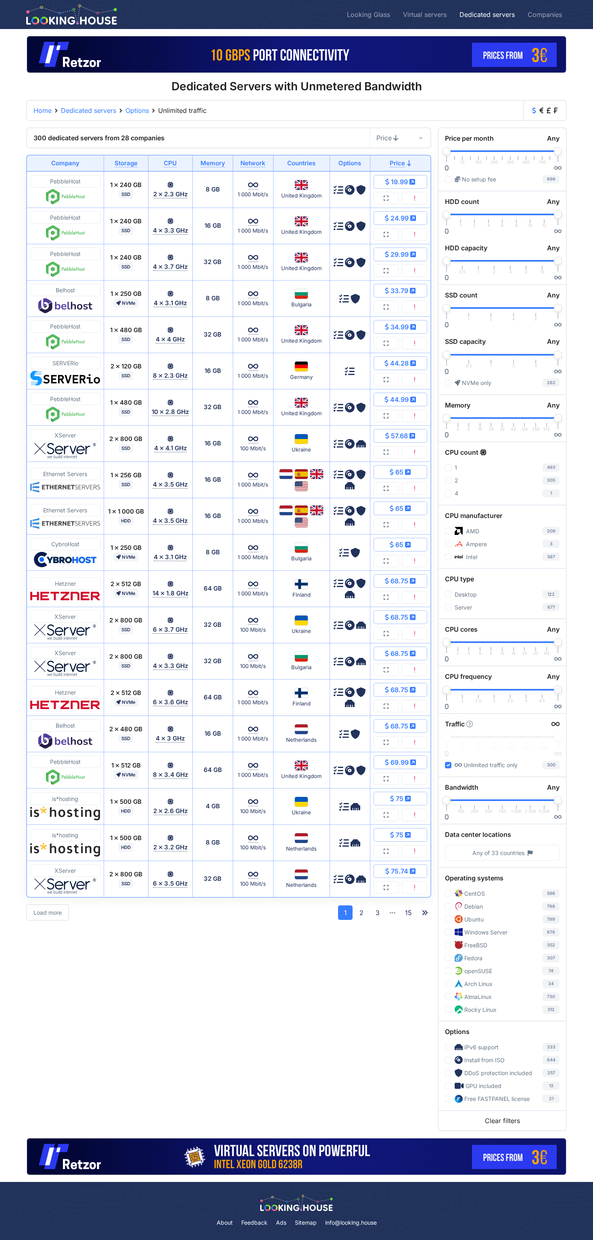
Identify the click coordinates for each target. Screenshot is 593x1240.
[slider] (447, 151)
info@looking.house (351, 1222)
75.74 (399, 871)
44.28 (399, 363)
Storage (126, 163)
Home (42, 110)
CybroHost (65, 544)
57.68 (399, 436)
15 (408, 913)
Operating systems (474, 878)
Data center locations (478, 834)
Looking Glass (368, 14)
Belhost (65, 290)
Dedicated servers (487, 14)
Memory (212, 163)
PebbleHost (65, 181)
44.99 (399, 399)
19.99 (399, 182)
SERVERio (65, 363)
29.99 (399, 254)
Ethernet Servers (65, 473)
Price (384, 138)
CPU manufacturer (473, 516)
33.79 (399, 291)
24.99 (399, 218)
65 (399, 472)
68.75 (399, 581)
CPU (170, 163)
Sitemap (306, 1222)
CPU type (459, 579)
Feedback (254, 1222)
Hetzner (65, 583)
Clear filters (502, 1121)
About (225, 1222)
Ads (281, 1222)
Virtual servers (425, 14)
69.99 (399, 762)
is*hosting (65, 798)
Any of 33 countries (498, 852)
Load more (47, 912)
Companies (545, 14)
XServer (65, 435)
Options (137, 110)
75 (399, 799)
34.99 (399, 327)
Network (252, 163)
